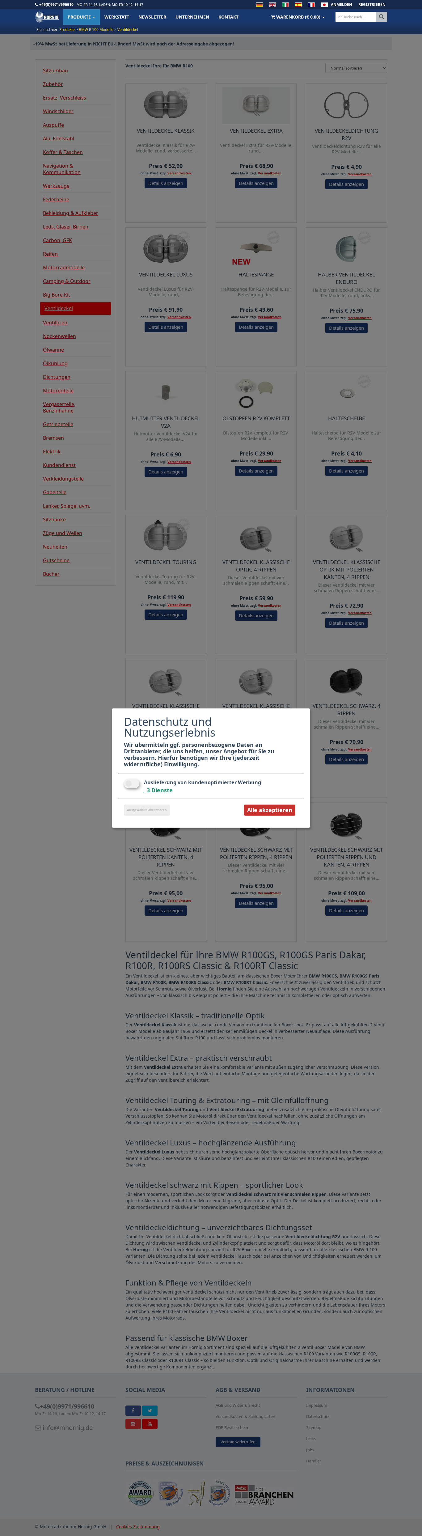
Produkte (80, 17)
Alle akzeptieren (269, 810)
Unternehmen (192, 17)
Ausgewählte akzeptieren (147, 810)
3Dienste (157, 790)
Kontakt (228, 17)
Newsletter (152, 17)
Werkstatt (116, 17)
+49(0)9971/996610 (56, 4)
